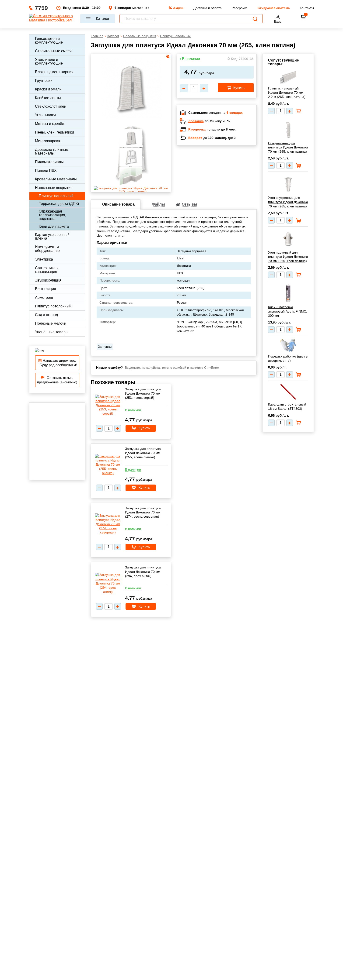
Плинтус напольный (56, 196)
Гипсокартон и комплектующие (49, 40)
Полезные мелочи (50, 323)
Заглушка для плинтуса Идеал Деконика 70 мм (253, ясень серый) (143, 393)
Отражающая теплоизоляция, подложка (52, 215)
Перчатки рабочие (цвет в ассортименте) (288, 358)
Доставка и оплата (207, 8)
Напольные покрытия (54, 188)
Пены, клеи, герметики (54, 132)
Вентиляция (45, 289)
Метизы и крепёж (50, 124)
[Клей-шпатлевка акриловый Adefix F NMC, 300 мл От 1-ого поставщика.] (288, 293)
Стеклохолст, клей (50, 106)
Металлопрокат (48, 141)
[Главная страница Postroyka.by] (52, 18)
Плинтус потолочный (53, 306)
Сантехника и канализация (47, 270)
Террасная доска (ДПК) (59, 204)
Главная (97, 36)
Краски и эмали (48, 89)
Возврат (195, 138)
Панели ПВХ (46, 170)
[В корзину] (303, 17)
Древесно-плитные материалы (51, 151)
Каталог (102, 19)
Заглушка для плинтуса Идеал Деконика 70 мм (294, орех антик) (143, 571)
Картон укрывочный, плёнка (52, 236)
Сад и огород (46, 315)
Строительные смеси (53, 51)
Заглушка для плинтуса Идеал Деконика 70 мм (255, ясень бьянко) (143, 453)
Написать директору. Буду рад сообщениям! (57, 362)
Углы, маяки (45, 115)
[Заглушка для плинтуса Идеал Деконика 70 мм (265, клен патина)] (131, 191)
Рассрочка (240, 8)
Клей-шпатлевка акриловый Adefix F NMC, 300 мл (287, 311)
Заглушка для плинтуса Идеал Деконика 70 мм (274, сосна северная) (143, 512)
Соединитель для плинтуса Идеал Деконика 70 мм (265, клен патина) (288, 147)
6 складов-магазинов (132, 8)
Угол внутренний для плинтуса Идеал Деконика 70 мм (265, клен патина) (288, 202)
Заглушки (105, 346)
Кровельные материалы (56, 179)
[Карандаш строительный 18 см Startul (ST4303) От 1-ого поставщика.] (288, 392)
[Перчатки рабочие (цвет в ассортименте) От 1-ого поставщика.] (288, 345)
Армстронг (44, 297)
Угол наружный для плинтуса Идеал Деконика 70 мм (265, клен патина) (288, 257)
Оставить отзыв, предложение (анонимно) (57, 380)
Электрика (44, 259)
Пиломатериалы (49, 162)
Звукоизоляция (48, 280)
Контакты (307, 8)
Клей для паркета (54, 226)
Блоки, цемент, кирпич (54, 72)
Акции (178, 8)
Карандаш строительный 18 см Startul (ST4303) (287, 406)
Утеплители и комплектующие (49, 61)
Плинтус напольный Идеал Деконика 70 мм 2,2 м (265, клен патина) (286, 92)
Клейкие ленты (48, 98)
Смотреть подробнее (221, 179)
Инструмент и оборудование (47, 249)
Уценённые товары (51, 332)
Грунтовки (43, 81)
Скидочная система (274, 8)
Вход (277, 21)
